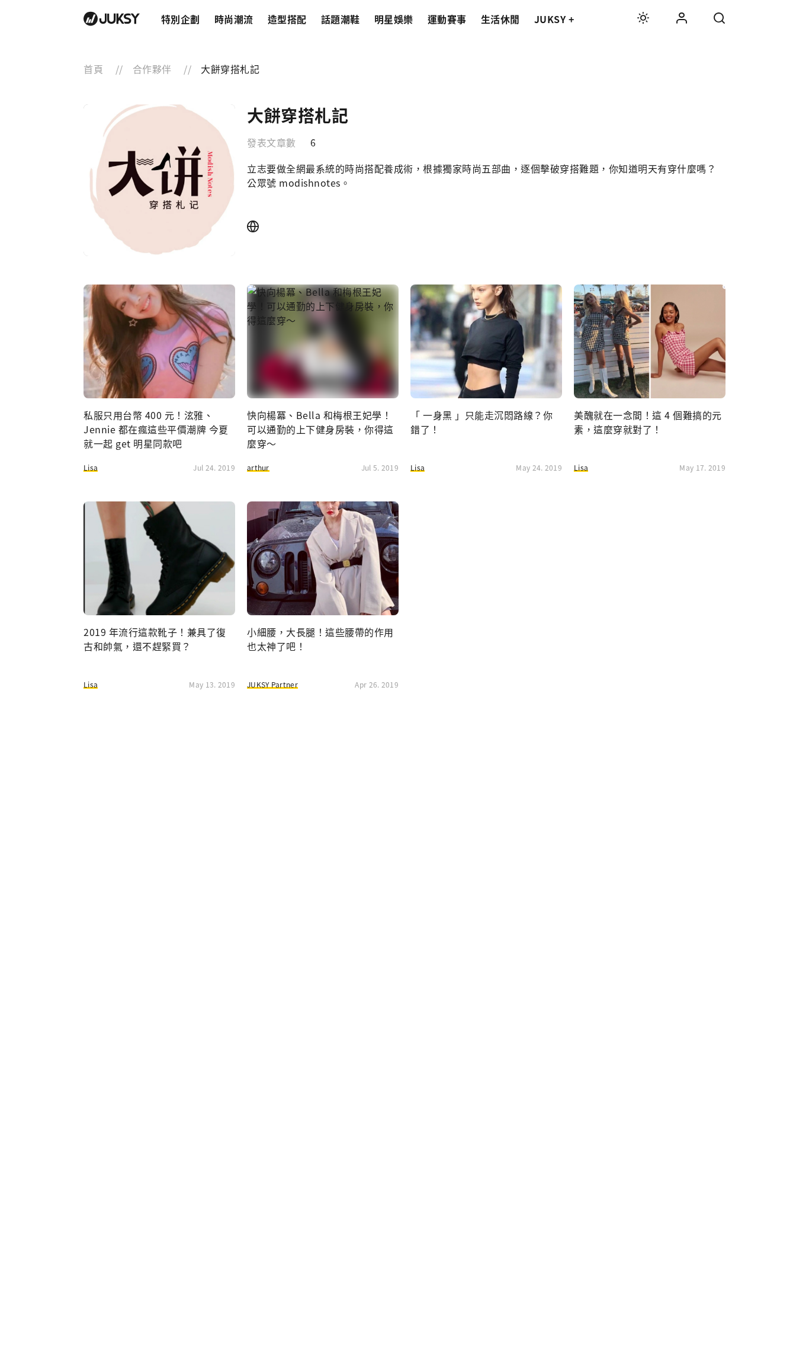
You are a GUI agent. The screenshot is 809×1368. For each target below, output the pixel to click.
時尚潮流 (233, 19)
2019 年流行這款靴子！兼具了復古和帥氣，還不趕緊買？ (155, 639)
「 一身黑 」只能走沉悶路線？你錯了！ (481, 422)
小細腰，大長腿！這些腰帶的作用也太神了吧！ (320, 639)
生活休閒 (500, 19)
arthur (258, 467)
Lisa (91, 467)
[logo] (112, 19)
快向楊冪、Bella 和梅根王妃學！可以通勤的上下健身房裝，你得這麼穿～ (320, 429)
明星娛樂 (393, 19)
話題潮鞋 (340, 19)
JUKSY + (554, 19)
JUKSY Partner (272, 684)
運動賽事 (447, 19)
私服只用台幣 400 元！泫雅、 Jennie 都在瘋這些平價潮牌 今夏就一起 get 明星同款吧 (156, 429)
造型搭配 (287, 19)
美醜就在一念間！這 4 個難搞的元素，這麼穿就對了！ (648, 422)
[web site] (253, 226)
